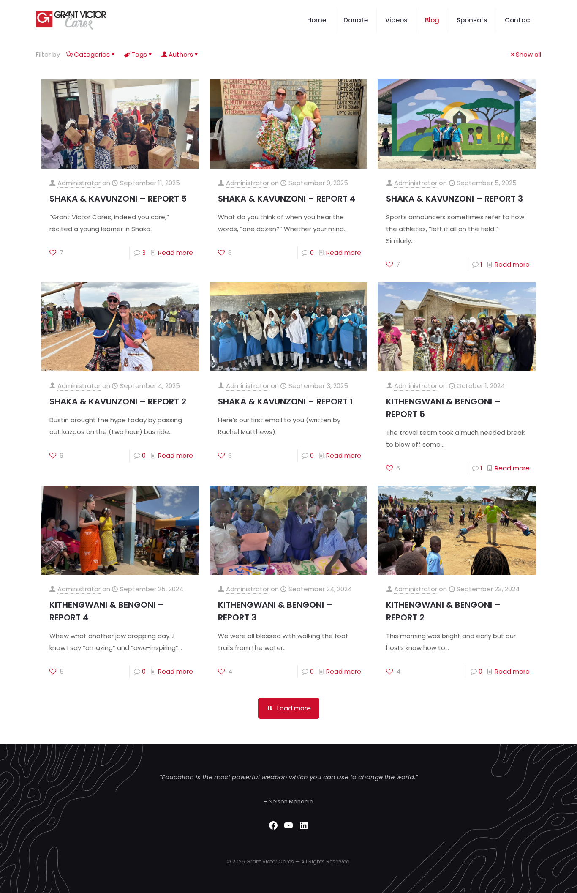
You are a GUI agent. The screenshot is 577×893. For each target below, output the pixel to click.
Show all (528, 54)
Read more (175, 252)
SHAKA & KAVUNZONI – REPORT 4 (287, 199)
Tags (139, 54)
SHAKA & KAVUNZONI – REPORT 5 (118, 199)
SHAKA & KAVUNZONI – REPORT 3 (454, 199)
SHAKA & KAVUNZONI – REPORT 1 (285, 401)
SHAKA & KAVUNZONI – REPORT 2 (117, 401)
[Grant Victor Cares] (71, 20)
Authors (181, 54)
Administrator (79, 182)
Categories (92, 54)
